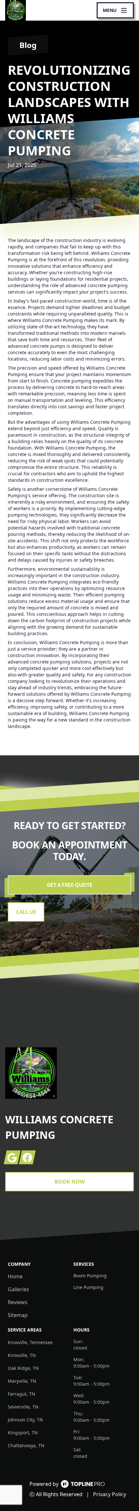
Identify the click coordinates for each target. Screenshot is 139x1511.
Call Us (26, 911)
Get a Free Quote (69, 884)
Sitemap (18, 1315)
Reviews (17, 1302)
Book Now (70, 1181)
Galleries (18, 1289)
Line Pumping (88, 1287)
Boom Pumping (90, 1276)
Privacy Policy (109, 1494)
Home (15, 1276)
